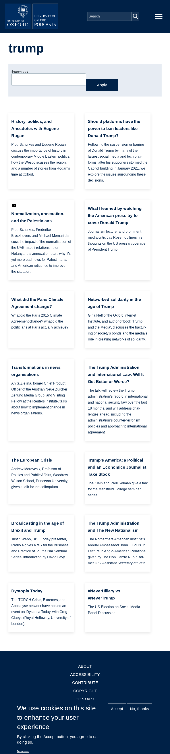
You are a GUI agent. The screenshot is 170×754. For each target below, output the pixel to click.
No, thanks (139, 709)
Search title (19, 71)
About (85, 666)
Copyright (85, 691)
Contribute (85, 683)
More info (23, 751)
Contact (85, 699)
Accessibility (85, 674)
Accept (117, 709)
